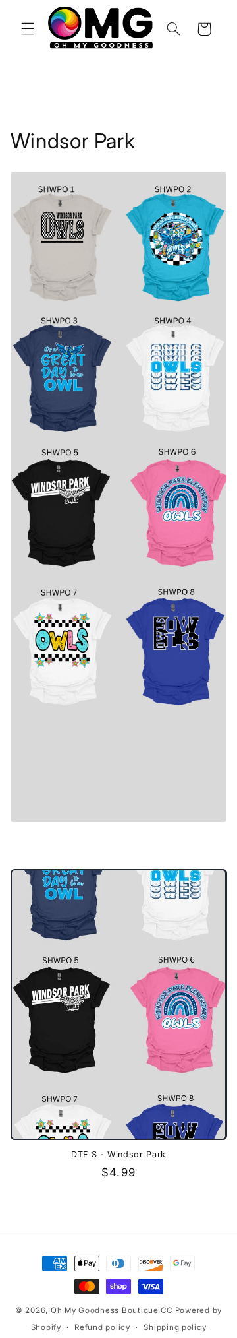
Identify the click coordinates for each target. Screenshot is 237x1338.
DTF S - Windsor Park (118, 1154)
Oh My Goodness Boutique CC (111, 1310)
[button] (28, 29)
